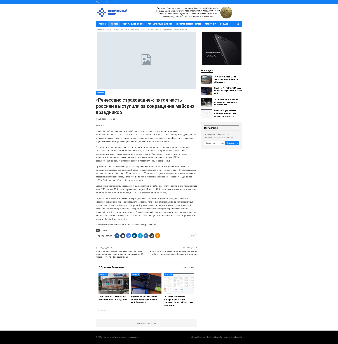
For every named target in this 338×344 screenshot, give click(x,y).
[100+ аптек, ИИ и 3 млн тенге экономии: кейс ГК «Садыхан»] (113, 283)
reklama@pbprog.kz (199, 337)
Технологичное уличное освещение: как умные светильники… (226, 102)
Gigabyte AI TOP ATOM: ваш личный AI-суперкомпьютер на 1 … (228, 90)
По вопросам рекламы (114, 2)
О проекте (99, 2)
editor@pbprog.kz (215, 337)
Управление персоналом (188, 24)
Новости (114, 24)
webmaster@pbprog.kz (232, 337)
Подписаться (232, 143)
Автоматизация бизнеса (160, 24)
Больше (224, 24)
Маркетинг (210, 24)
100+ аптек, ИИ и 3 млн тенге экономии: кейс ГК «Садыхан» (226, 79)
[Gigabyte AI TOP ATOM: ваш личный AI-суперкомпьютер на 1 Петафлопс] (146, 283)
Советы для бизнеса (132, 24)
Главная (101, 24)
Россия (104, 230)
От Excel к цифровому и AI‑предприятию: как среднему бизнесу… (225, 113)
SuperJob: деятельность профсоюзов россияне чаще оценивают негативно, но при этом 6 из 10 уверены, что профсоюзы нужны (119, 254)
